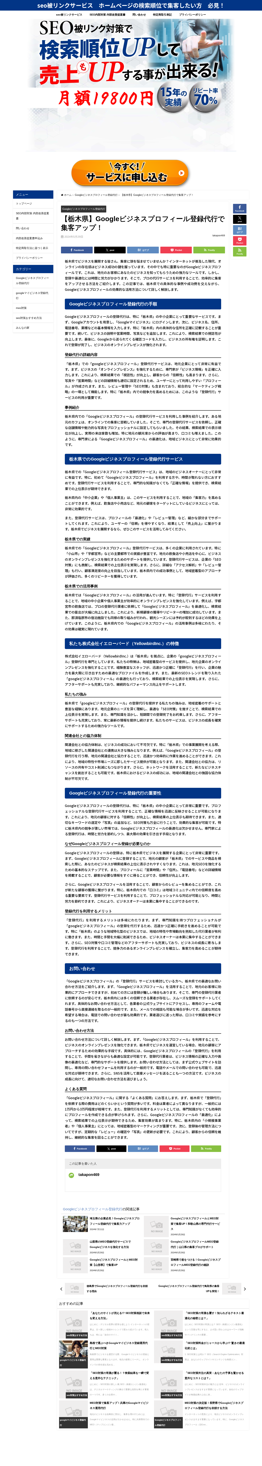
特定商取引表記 (162, 14)
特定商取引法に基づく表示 (32, 248)
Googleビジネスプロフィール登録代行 (83, 209)
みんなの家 (22, 327)
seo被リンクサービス (69, 14)
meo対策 (21, 308)
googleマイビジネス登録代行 (32, 295)
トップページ (24, 203)
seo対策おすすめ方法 (29, 317)
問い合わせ (139, 14)
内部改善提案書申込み (29, 238)
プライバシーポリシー (192, 14)
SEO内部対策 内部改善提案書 (107, 14)
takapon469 (219, 235)
